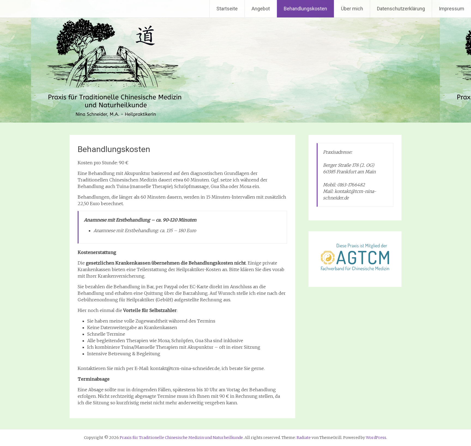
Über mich (352, 8)
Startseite (227, 8)
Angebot (261, 8)
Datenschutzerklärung (401, 8)
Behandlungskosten (305, 8)
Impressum (451, 8)
